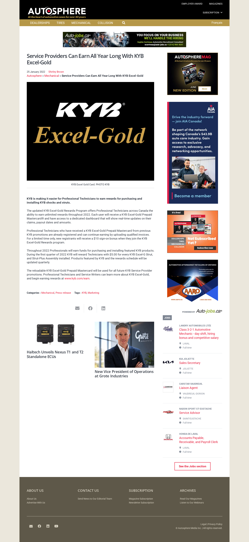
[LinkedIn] (48, 526)
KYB (84, 292)
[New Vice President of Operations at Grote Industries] (124, 345)
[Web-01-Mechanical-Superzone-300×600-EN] (192, 202)
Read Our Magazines (191, 498)
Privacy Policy (215, 524)
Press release (63, 292)
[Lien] (192, 312)
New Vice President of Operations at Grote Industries (124, 373)
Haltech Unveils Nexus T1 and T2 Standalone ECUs (55, 354)
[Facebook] (39, 526)
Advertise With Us (36, 502)
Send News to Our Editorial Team (95, 498)
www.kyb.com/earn (77, 278)
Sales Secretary (189, 363)
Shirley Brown (56, 71)
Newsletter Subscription (141, 502)
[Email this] (77, 308)
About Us (31, 498)
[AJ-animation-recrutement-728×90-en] (124, 46)
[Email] (31, 526)
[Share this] (90, 308)
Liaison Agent (188, 388)
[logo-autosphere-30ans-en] (57, 12)
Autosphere (34, 75)
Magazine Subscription (141, 498)
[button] (221, 12)
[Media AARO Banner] (192, 301)
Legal (203, 524)
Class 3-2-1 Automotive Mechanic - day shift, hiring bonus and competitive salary (199, 333)
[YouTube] (56, 526)
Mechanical (51, 75)
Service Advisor (189, 413)
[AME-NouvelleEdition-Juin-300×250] (192, 94)
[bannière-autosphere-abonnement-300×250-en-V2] (192, 252)
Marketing (93, 292)
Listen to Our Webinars (192, 502)
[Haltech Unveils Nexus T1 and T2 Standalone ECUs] (56, 335)
